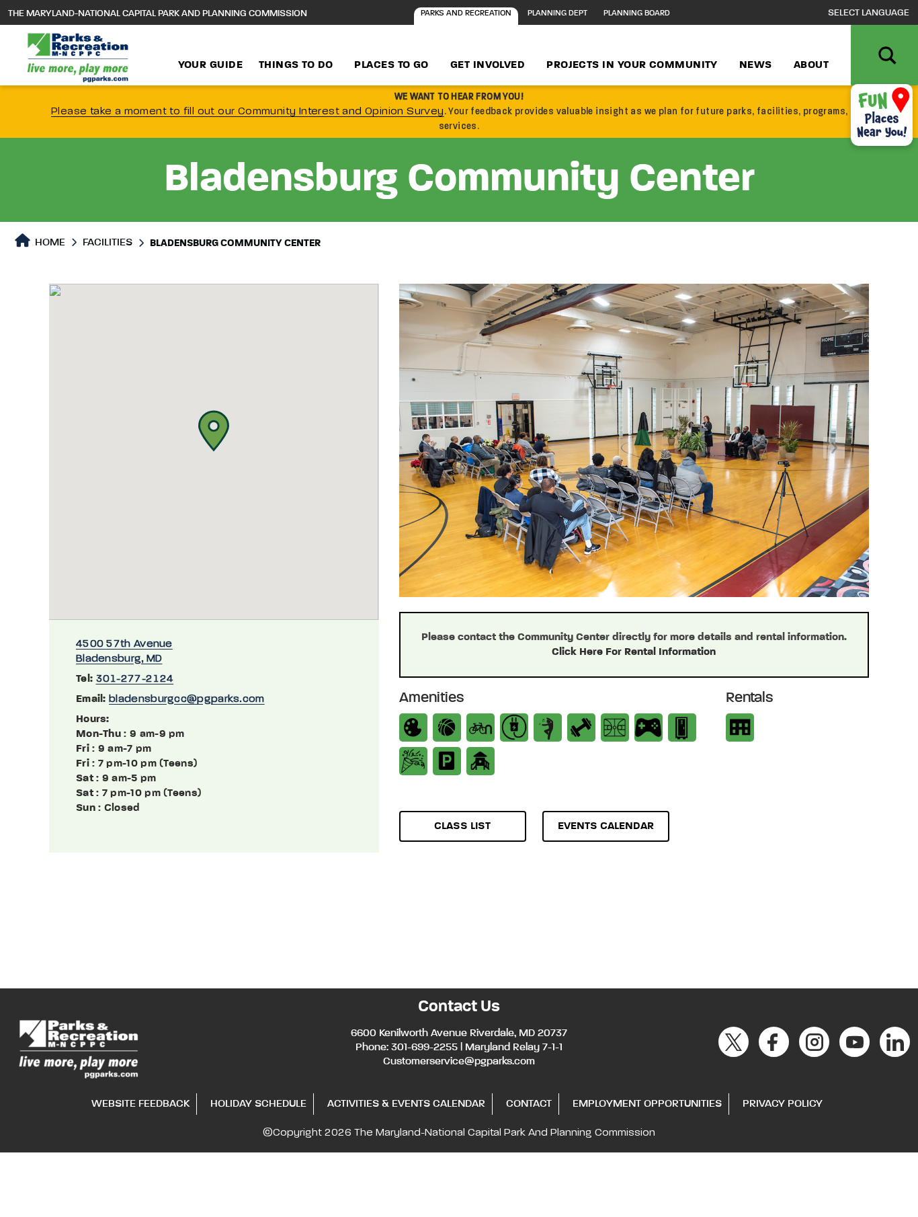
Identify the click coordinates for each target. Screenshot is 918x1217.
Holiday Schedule (258, 1104)
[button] (213, 431)
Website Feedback (140, 1104)
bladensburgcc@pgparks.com (187, 699)
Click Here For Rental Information (634, 652)
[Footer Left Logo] (77, 1047)
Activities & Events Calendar (406, 1104)
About (811, 65)
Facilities (107, 242)
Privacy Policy (783, 1104)
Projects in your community (632, 65)
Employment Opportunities (647, 1104)
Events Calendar (606, 826)
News (755, 65)
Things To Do (296, 65)
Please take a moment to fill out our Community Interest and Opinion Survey (247, 111)
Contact (529, 1104)
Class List (462, 826)
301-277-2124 (135, 679)
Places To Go (391, 65)
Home (48, 242)
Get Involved (487, 65)
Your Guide (210, 65)
